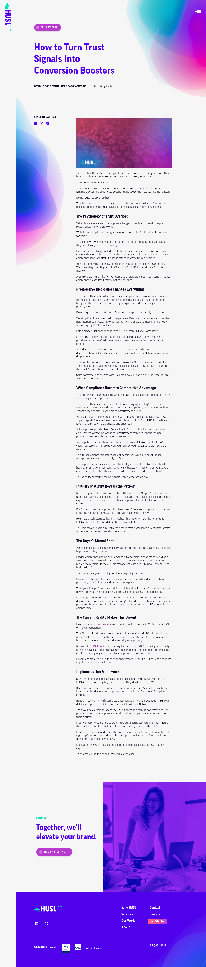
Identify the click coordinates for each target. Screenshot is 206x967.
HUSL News (66, 86)
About (125, 927)
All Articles (49, 27)
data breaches (98, 624)
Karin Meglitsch (102, 86)
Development (51, 86)
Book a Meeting (54, 852)
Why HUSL (128, 907)
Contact (155, 907)
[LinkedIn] (36, 924)
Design (38, 86)
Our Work (128, 920)
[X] (46, 924)
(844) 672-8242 (157, 945)
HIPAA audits (98, 646)
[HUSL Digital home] (48, 911)
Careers (155, 914)
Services (127, 914)
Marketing (79, 86)
